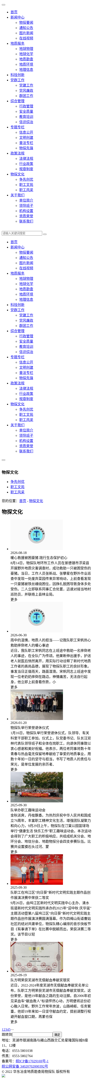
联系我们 (26, 221)
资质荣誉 (26, 216)
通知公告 (26, 28)
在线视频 (26, 38)
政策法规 (17, 153)
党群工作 (17, 80)
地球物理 (26, 49)
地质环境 (26, 64)
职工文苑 (26, 185)
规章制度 (26, 169)
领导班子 (26, 205)
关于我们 (17, 195)
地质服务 (17, 43)
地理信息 (26, 69)
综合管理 (17, 101)
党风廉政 (26, 90)
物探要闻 (26, 22)
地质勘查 (26, 59)
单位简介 (26, 200)
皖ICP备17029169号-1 (32, 1061)
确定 (57, 1034)
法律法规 (26, 158)
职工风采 (26, 190)
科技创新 (17, 75)
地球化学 (26, 54)
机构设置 (26, 211)
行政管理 (26, 106)
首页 (13, 12)
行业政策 (26, 164)
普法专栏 (26, 143)
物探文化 (17, 174)
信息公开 (26, 132)
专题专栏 (17, 127)
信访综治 (26, 122)
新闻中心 (17, 17)
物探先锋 (26, 148)
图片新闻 (26, 33)
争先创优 (26, 179)
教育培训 (26, 117)
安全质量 (26, 111)
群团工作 (26, 96)
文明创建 (26, 137)
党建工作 (26, 85)
